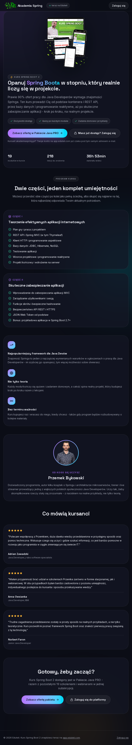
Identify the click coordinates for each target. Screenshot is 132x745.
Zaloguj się (118, 5)
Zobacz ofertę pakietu (40, 699)
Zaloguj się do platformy (90, 699)
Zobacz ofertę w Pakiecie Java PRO (35, 133)
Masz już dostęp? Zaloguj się (97, 133)
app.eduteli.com (71, 737)
